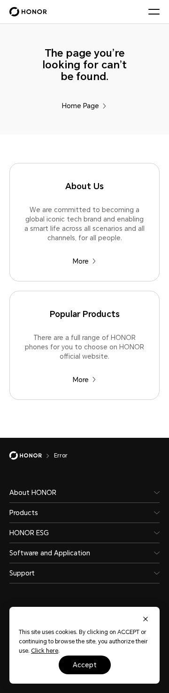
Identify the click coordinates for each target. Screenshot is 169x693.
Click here (44, 651)
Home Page (80, 106)
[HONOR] (31, 455)
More (81, 261)
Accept (85, 665)
